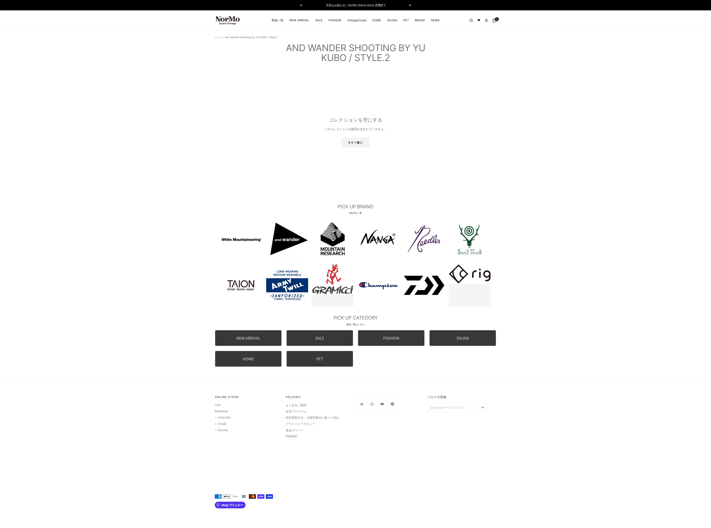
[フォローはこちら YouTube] (382, 404)
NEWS (435, 20)
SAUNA (392, 20)
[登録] (482, 407)
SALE (319, 20)
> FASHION (223, 417)
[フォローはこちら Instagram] (372, 404)
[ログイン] (486, 20)
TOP (218, 405)
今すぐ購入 (355, 142)
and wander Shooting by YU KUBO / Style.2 (251, 37)
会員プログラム (296, 411)
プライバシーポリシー (300, 424)
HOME (376, 20)
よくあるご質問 (296, 405)
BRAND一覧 (355, 213)
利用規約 (292, 436)
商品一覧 (277, 20)
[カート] (494, 20)
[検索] (471, 20)
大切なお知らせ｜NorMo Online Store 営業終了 (356, 5)
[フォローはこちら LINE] (392, 404)
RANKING (221, 411)
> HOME (221, 424)
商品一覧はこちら (355, 324)
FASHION (334, 20)
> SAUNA (221, 430)
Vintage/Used (356, 20)
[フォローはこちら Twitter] (362, 404)
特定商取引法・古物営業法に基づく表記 (312, 417)
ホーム (219, 37)
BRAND (420, 20)
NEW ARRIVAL (299, 20)
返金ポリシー (294, 430)
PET (406, 20)
